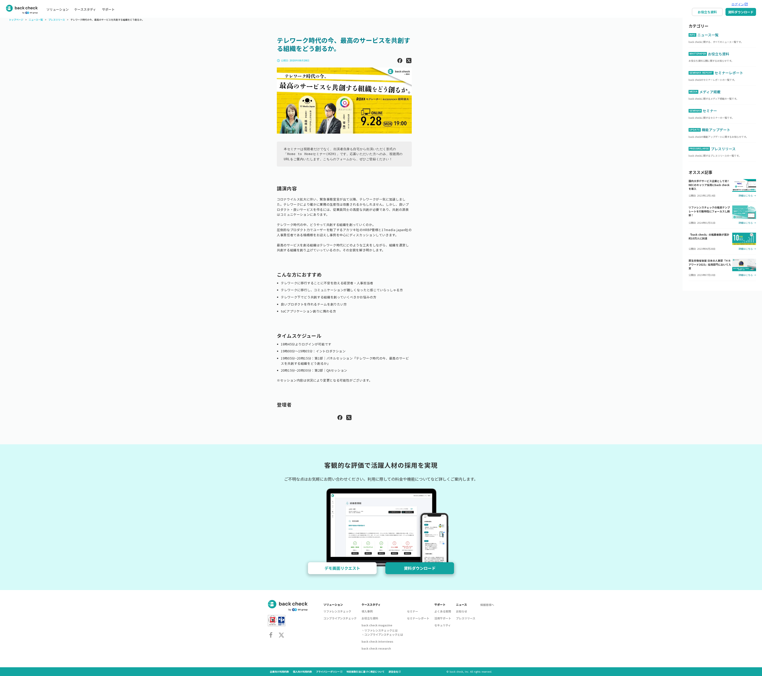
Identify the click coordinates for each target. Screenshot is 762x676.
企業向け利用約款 (279, 671)
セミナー (412, 611)
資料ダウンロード (740, 12)
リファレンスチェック (337, 611)
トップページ (16, 19)
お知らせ (461, 611)
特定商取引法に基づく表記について (365, 671)
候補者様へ (487, 605)
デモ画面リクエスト (342, 568)
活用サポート (442, 618)
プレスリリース (56, 19)
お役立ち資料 (707, 12)
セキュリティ (442, 625)
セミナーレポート (418, 618)
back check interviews (377, 641)
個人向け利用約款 (302, 671)
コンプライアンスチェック (340, 618)
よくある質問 (442, 611)
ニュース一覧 (36, 19)
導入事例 (367, 611)
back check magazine (377, 625)
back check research (376, 648)
